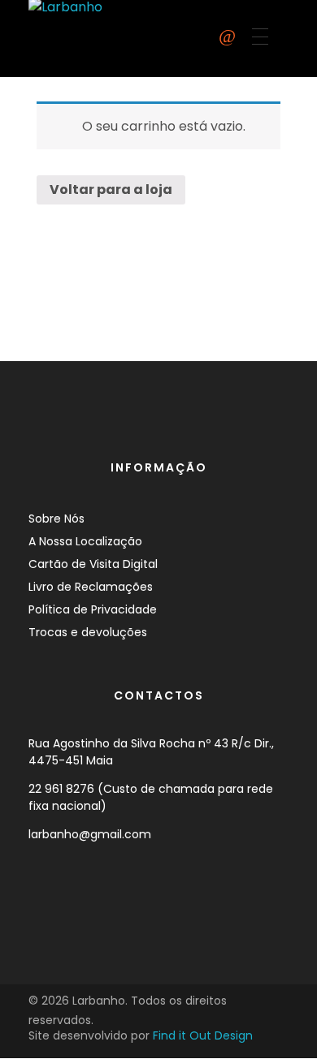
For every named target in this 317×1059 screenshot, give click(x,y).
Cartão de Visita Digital (93, 564)
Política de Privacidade (92, 609)
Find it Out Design (203, 1035)
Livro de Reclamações (90, 587)
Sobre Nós (56, 518)
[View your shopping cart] (227, 36)
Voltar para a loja (111, 189)
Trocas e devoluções (87, 632)
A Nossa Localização (85, 541)
